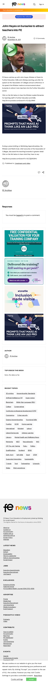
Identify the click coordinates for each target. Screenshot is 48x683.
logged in (20, 215)
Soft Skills (20, 455)
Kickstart (21, 428)
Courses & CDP (8, 660)
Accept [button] (31, 679)
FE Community (8, 532)
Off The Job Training (13, 446)
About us (6, 528)
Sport (28, 455)
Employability (7, 554)
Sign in (41, 4)
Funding (8, 424)
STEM (35, 455)
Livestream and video (22, 163)
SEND (30, 450)
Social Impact (7, 560)
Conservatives (19, 407)
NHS (37, 442)
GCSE (17, 424)
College (8, 407)
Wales (8, 468)
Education (6, 550)
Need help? (7, 646)
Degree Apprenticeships (14, 420)
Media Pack (7, 601)
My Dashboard (8, 638)
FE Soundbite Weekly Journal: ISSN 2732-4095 (18, 589)
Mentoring (9, 442)
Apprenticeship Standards (26, 393)
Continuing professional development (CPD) (21, 411)
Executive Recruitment (10, 572)
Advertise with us (9, 535)
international (10, 428)
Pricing (5, 599)
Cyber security (22, 415)
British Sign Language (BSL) (25, 402)
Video (5, 621)
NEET (18, 442)
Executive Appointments (11, 570)
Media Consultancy (9, 607)
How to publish (8, 632)
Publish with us (8, 534)
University (36, 464)
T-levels (8, 464)
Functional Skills (31, 420)
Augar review (30, 398)
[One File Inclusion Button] (24, 299)
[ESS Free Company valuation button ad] (24, 243)
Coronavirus (10, 415)
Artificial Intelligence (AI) (14, 398)
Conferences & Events (10, 658)
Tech (16, 464)
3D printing (10, 393)
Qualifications (10, 450)
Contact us (7, 530)
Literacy (8, 437)
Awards (5, 656)
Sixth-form (9, 455)
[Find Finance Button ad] (24, 271)
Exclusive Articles (9, 585)
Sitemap (6, 539)
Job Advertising (8, 605)
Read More (38, 676)
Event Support (8, 609)
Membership (7, 644)
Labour (29, 428)
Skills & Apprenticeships (11, 558)
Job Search (7, 574)
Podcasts (6, 619)
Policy (25, 446)
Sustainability (29, 459)
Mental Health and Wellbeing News (27, 437)
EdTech (5, 552)
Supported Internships (13, 459)
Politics (32, 446)
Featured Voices (8, 587)
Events (5, 640)
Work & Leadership (9, 556)
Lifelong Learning (27, 433)
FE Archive (11, 37)
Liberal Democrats (12, 433)
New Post (6, 636)
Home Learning (27, 424)
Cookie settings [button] (17, 679)
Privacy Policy (8, 537)
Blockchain (9, 402)
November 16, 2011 (14, 40)
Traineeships (25, 464)
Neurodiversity (28, 442)
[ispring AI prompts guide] (24, 132)
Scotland (22, 450)
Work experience (19, 468)
